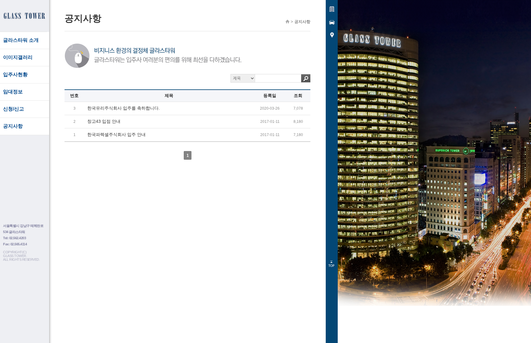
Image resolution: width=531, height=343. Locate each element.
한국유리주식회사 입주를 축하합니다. (123, 108)
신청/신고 (13, 108)
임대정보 (13, 91)
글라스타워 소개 (21, 40)
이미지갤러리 (18, 57)
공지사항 (13, 126)
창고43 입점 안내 (103, 121)
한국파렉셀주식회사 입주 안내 (116, 134)
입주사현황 (15, 74)
